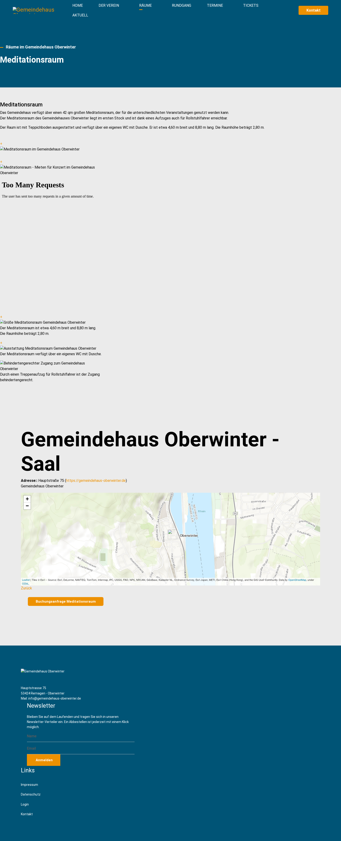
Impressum (29, 785)
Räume (145, 5)
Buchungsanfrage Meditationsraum (66, 601)
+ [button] (27, 499)
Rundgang (181, 5)
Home (77, 5)
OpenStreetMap (297, 580)
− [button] (27, 506)
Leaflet (26, 580)
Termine (215, 5)
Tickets (250, 5)
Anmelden (44, 760)
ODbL (25, 583)
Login (25, 804)
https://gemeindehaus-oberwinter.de (96, 480)
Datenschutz (31, 794)
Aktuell (80, 15)
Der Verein (109, 5)
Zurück (26, 588)
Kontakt (313, 10)
